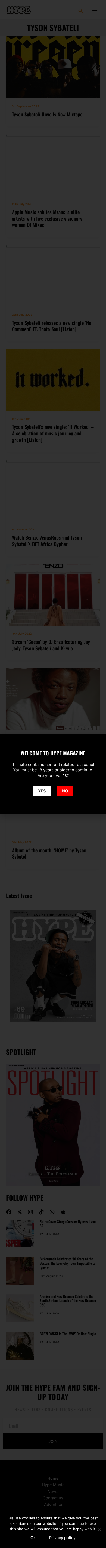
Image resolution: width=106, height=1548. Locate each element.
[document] (53, 774)
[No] (99, 1529)
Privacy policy (62, 1537)
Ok (33, 1537)
